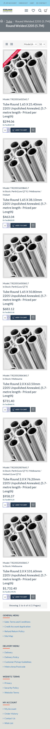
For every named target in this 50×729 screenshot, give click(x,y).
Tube (9, 21)
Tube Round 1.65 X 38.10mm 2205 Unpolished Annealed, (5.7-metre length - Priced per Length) (25, 206)
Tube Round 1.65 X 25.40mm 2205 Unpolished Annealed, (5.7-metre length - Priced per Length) (25, 110)
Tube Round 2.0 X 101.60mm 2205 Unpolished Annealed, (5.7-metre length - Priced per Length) (25, 577)
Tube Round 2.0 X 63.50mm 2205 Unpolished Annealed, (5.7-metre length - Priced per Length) (25, 390)
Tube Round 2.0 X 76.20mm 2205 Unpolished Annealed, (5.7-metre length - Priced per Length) (25, 485)
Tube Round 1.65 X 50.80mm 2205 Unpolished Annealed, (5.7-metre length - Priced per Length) (25, 298)
